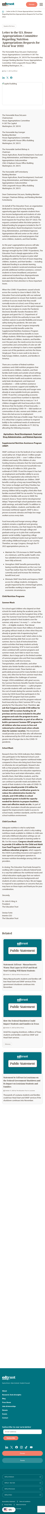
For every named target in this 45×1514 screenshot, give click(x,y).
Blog (4, 1399)
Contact (5, 1418)
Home (2, 10)
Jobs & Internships (9, 1406)
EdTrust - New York (10, 1483)
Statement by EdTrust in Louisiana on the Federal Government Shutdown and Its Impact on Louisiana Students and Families (21, 1082)
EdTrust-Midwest (9, 1477)
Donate (31, 4)
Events (4, 1414)
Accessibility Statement (8, 1501)
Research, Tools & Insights (11, 1395)
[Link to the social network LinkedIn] (6, 1447)
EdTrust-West (8, 1495)
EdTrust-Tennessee (10, 1489)
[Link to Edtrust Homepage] (8, 4)
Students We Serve (9, 26)
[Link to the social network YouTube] (31, 1447)
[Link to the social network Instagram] (21, 1447)
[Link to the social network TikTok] (26, 1447)
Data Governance (21, 1504)
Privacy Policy (8, 1504)
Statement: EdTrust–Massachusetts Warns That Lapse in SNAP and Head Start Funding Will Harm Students (20, 967)
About (4, 1391)
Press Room (6, 1402)
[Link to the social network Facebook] (16, 1447)
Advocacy (7, 1044)
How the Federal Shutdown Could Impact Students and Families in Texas (21, 1022)
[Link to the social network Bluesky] (36, 1447)
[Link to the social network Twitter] (11, 1447)
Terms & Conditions (24, 1501)
